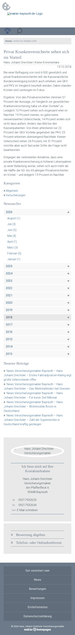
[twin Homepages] (37, 629)
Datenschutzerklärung (37, 616)
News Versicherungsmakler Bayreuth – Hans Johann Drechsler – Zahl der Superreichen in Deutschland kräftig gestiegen (33, 420)
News (37, 579)
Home (8, 41)
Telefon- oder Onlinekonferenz (39, 543)
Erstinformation (38, 607)
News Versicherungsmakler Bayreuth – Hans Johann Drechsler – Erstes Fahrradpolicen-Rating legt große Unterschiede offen (37, 375)
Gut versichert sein (37, 570)
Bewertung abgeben (30, 535)
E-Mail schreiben (27, 510)
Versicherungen (15, 195)
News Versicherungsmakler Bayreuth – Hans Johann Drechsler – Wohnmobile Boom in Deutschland (33, 406)
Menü (67, 31)
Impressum (37, 598)
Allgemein (12, 190)
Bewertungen (37, 589)
